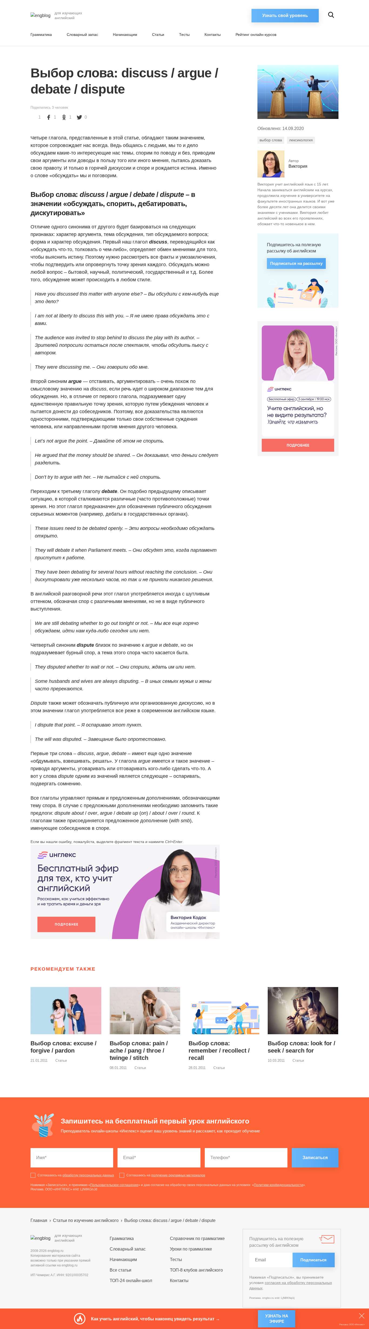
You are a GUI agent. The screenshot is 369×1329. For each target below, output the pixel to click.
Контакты (212, 34)
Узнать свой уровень (285, 15)
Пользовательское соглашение (114, 1185)
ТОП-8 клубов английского (196, 1270)
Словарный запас (82, 34)
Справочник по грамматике (197, 1238)
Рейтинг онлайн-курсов (256, 34)
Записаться (315, 1157)
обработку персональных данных (88, 1175)
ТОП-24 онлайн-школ (131, 1280)
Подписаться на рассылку (296, 263)
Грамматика (41, 34)
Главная (39, 1220)
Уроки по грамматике (191, 1249)
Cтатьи (158, 34)
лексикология (301, 140)
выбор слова (271, 140)
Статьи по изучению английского (86, 1220)
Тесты (184, 34)
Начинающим (125, 34)
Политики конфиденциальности (278, 1185)
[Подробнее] (125, 892)
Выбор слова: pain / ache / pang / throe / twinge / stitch (139, 1050)
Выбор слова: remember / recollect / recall (219, 1050)
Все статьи (120, 1270)
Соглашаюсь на (76, 1175)
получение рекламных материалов (178, 1175)
